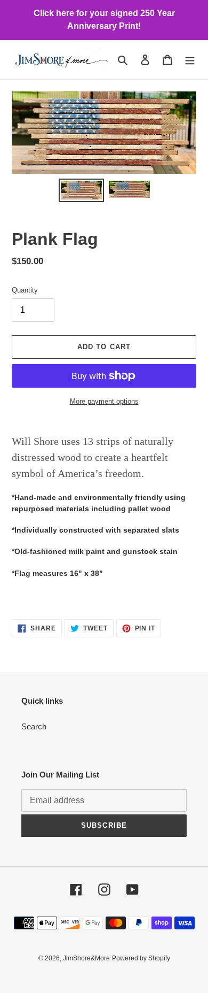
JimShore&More (86, 958)
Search (33, 726)
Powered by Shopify (141, 958)
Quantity (25, 290)
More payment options (104, 401)
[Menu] (190, 59)
